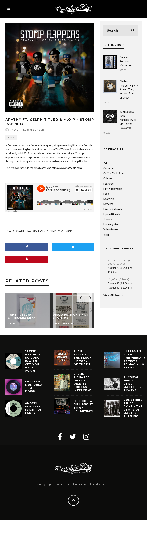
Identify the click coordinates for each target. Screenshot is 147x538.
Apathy (10, 231)
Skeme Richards (112, 209)
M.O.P (61, 231)
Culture (107, 178)
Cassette (108, 168)
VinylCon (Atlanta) (118, 279)
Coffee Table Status (114, 173)
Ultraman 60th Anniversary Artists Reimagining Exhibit (134, 359)
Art (105, 163)
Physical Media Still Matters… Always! (132, 384)
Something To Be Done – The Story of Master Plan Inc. (133, 408)
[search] (132, 30)
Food (106, 193)
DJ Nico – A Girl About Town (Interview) (83, 405)
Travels (107, 219)
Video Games (110, 229)
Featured (108, 183)
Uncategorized (111, 224)
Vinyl (106, 234)
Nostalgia (108, 199)
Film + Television (112, 188)
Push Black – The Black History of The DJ (83, 358)
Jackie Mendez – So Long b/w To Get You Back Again (33, 361)
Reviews (11, 137)
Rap (69, 231)
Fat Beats (39, 231)
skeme (14, 130)
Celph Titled (24, 231)
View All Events (113, 295)
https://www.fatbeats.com (67, 168)
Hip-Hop (52, 231)
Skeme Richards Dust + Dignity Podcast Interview (82, 382)
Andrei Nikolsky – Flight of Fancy (34, 408)
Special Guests (111, 214)
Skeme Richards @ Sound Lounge (119, 262)
